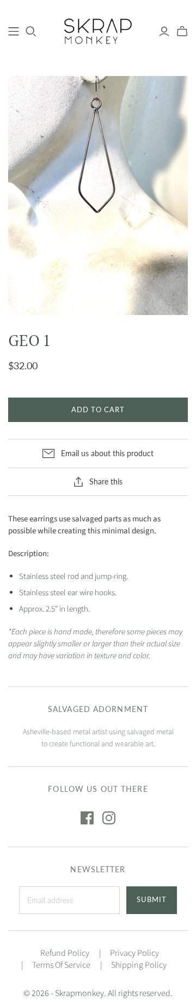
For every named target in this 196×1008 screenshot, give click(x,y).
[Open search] (31, 31)
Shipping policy (139, 965)
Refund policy (64, 953)
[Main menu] (13, 31)
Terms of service (61, 965)
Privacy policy (134, 953)
